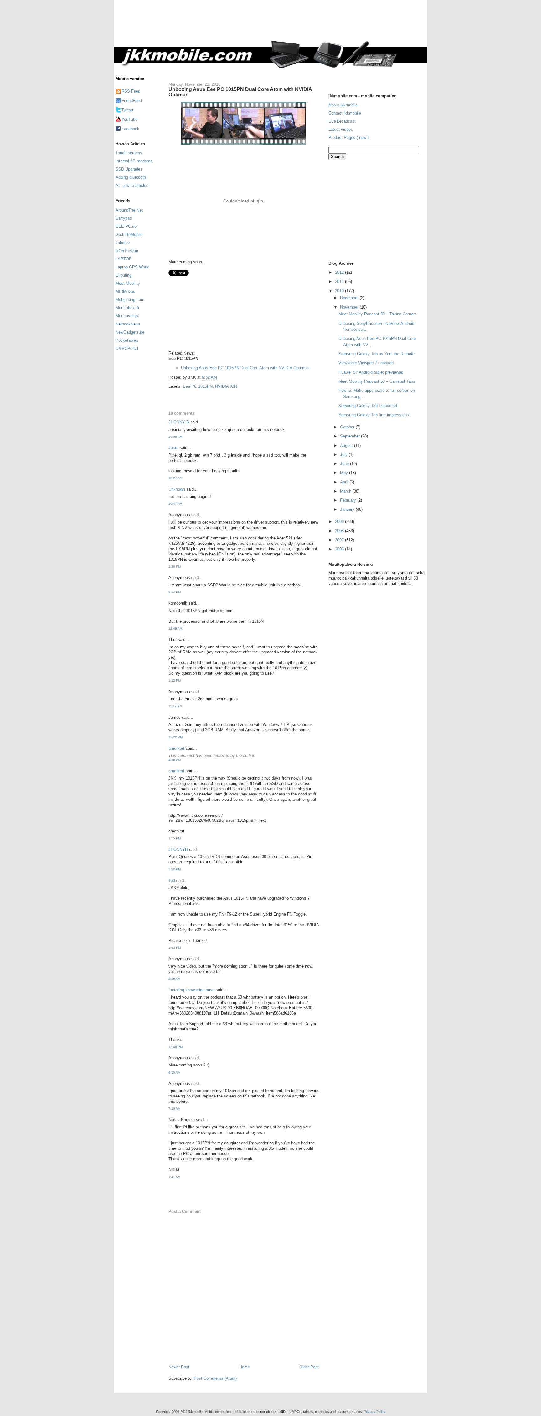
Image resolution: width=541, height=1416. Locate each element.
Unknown (176, 489)
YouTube (129, 119)
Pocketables (127, 340)
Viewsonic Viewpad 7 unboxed (366, 362)
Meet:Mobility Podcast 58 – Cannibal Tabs (376, 381)
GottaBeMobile (129, 234)
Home (244, 1367)
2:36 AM (174, 978)
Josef (173, 447)
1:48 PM (174, 759)
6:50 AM (174, 1072)
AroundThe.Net (129, 210)
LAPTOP (124, 259)
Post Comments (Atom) (215, 1378)
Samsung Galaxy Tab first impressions (373, 414)
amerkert (176, 748)
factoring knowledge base (191, 990)
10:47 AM (175, 503)
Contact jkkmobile (344, 113)
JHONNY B (178, 422)
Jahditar (123, 242)
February (348, 500)
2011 (340, 281)
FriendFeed (131, 100)
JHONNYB (178, 849)
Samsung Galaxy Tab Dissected (367, 405)
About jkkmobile (343, 105)
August (347, 445)
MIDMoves (125, 291)
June (345, 463)
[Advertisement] (297, 24)
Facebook (130, 128)
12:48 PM (175, 1047)
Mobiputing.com (130, 299)
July (344, 454)
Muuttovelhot (127, 316)
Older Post (309, 1367)
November (350, 307)
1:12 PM (174, 680)
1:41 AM (174, 1176)
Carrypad (124, 218)
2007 (340, 540)
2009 (340, 521)
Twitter (127, 110)
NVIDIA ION (226, 386)
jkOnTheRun (127, 250)
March (346, 491)
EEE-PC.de (126, 226)
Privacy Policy (374, 1411)
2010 (340, 291)
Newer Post (178, 1367)
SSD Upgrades (129, 169)
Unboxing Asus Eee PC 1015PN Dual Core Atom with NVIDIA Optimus (240, 92)
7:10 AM (174, 1108)
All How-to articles (132, 185)
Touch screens (129, 153)
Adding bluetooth (131, 177)
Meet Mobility (128, 283)
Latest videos (340, 129)
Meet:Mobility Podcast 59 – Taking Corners (377, 314)
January (348, 509)
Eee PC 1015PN (198, 386)
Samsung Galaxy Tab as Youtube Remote (376, 353)
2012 (340, 272)
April (344, 482)
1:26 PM (174, 566)
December (350, 297)
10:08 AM (175, 436)
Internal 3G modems (134, 161)
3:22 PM (174, 869)
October (348, 427)
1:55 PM (174, 838)
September (350, 436)
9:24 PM (174, 592)
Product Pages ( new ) (348, 137)
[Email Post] (218, 377)
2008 (340, 531)
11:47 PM (175, 706)
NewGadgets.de (130, 332)
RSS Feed (130, 91)
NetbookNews (128, 324)
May (344, 472)
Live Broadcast (342, 121)
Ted (171, 880)
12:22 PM (175, 737)
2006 (340, 549)
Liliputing (123, 275)
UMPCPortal (127, 348)
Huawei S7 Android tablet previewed (370, 372)
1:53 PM (174, 947)
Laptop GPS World (132, 267)
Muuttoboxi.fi (127, 307)
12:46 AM (175, 628)
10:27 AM (175, 478)
